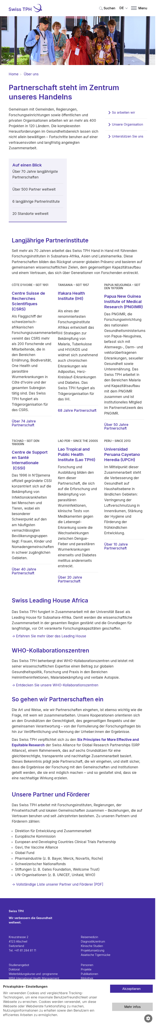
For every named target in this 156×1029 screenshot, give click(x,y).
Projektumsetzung (92, 950)
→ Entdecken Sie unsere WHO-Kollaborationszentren (55, 685)
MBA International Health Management (34, 978)
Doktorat (14, 969)
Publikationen (89, 974)
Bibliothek (87, 978)
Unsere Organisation (127, 124)
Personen (87, 965)
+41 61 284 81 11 (25, 950)
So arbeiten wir (123, 112)
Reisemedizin (89, 937)
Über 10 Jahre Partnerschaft (116, 546)
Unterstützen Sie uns (127, 136)
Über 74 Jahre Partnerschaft (24, 423)
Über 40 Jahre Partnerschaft (24, 571)
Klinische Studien (92, 946)
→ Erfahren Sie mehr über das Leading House (49, 636)
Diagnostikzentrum (93, 941)
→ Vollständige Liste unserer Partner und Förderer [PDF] (57, 884)
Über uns (31, 74)
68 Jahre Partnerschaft (77, 410)
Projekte (86, 969)
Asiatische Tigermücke (95, 954)
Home (13, 74)
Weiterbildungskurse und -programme (33, 974)
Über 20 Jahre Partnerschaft (70, 579)
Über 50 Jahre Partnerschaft (116, 427)
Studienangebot (19, 965)
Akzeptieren (131, 989)
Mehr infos (132, 1007)
